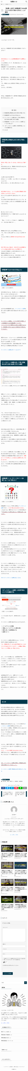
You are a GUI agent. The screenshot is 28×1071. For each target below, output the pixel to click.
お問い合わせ (16, 1066)
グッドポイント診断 (20, 308)
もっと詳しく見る (14, 834)
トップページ (6, 1066)
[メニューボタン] (1, 1)
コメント (5, 927)
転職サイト (12, 781)
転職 (8, 781)
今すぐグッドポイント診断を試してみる (11, 577)
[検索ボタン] (26, 1)
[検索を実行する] (25, 982)
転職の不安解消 (7, 1034)
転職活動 (20, 781)
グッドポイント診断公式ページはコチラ (11, 349)
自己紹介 (11, 1066)
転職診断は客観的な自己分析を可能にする (14, 112)
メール (4, 949)
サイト (4, 953)
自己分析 (4, 781)
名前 (4, 944)
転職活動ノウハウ (6, 14)
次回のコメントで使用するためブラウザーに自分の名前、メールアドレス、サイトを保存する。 (14, 959)
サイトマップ (21, 1066)
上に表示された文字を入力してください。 (11, 965)
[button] (3, 788)
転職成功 (16, 781)
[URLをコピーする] (25, 788)
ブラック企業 (7, 1031)
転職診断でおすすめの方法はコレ (12, 115)
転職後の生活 (7, 1037)
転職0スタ (14, 1)
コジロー (14, 814)
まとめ (6, 130)
